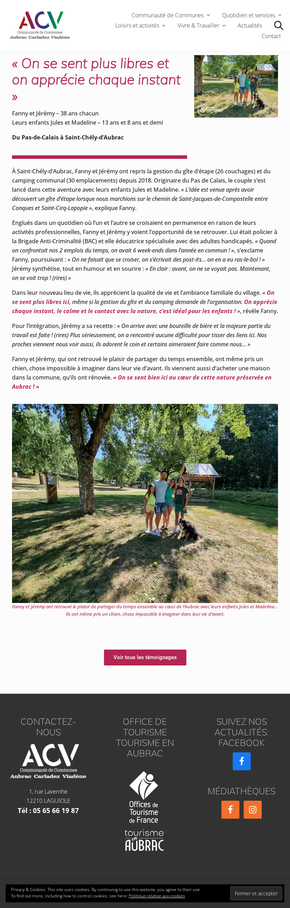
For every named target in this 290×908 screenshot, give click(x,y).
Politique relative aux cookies (157, 896)
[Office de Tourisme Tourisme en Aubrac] (145, 809)
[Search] (277, 25)
